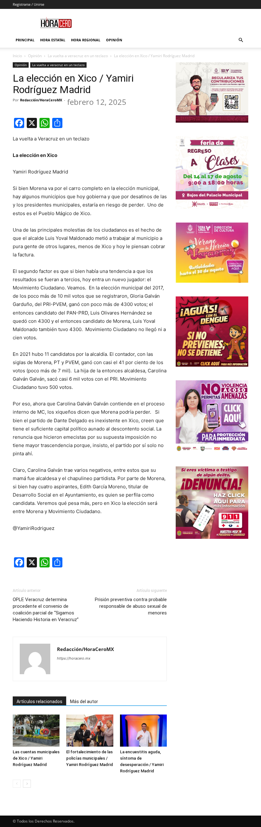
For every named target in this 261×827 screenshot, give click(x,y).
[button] (240, 40)
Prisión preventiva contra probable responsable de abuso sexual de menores (131, 606)
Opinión (114, 39)
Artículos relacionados (39, 701)
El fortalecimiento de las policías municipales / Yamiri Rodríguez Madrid (89, 758)
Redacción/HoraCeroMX (41, 100)
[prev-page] (17, 784)
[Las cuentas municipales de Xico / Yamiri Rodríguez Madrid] (36, 731)
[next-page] (27, 784)
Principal (25, 39)
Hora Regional (85, 39)
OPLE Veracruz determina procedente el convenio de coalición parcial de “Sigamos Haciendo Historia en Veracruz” (46, 609)
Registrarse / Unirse (28, 4)
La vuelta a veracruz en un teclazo (78, 55)
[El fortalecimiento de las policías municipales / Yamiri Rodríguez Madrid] (89, 731)
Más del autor (84, 701)
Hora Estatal (52, 39)
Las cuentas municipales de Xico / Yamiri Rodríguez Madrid (36, 758)
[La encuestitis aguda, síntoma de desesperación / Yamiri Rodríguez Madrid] (143, 731)
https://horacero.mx (73, 658)
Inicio (17, 55)
